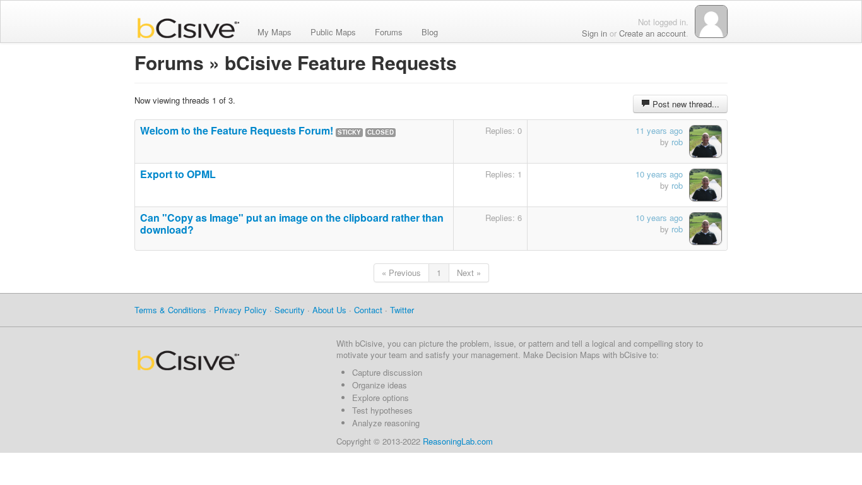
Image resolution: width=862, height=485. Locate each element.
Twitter (402, 310)
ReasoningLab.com (458, 441)
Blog (430, 31)
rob (677, 142)
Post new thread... (684, 104)
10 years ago (659, 174)
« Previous (401, 272)
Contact (368, 310)
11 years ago (659, 130)
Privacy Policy (240, 310)
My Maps (274, 31)
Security (290, 310)
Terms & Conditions (170, 310)
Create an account (652, 33)
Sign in (594, 33)
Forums (389, 31)
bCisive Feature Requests (341, 62)
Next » (469, 272)
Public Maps (333, 31)
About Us (329, 310)
